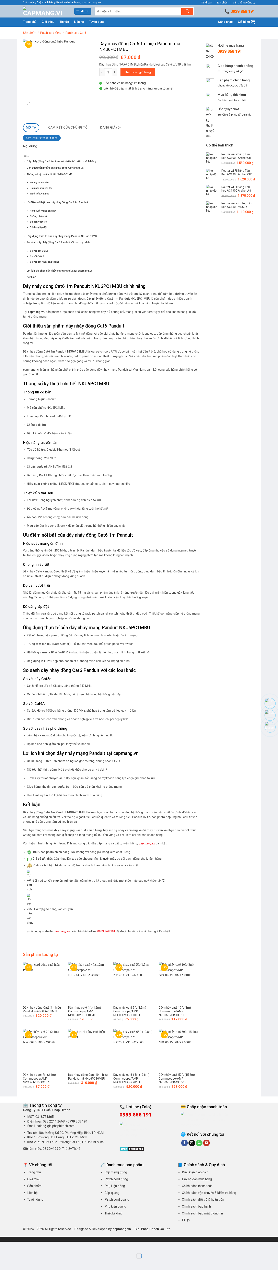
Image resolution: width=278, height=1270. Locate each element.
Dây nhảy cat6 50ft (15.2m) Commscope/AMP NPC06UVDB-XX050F (177, 1078)
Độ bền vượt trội (38, 221)
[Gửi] (187, 11)
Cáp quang (112, 1193)
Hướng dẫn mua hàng (197, 1179)
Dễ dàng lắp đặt (38, 227)
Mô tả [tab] (31, 127)
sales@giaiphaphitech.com (55, 1126)
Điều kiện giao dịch (195, 1172)
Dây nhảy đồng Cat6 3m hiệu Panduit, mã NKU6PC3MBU (42, 1009)
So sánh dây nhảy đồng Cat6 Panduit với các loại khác (59, 242)
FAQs (186, 1220)
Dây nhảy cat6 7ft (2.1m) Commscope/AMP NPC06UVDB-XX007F (39, 1078)
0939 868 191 (243, 11)
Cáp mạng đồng (116, 1172)
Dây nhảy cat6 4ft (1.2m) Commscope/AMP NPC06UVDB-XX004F (84, 1011)
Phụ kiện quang (115, 1206)
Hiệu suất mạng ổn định (43, 210)
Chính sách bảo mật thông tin (202, 1213)
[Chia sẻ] (28, 1246)
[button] (83, 11)
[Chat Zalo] (270, 715)
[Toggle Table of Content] (26, 156)
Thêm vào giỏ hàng (137, 72)
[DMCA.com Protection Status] (132, 1149)
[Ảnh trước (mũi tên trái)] (4, 1263)
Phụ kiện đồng (115, 1186)
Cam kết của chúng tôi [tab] (68, 127)
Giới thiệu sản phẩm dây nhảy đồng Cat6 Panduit (55, 167)
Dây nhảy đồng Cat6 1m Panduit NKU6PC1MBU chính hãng (61, 161)
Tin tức (64, 22)
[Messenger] (270, 727)
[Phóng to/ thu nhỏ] (4, 1246)
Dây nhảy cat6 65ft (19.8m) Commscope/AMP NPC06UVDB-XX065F (131, 1078)
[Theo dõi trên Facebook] (184, 1143)
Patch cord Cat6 (76, 32)
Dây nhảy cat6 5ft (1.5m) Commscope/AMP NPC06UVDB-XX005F (129, 1011)
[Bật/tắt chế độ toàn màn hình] (16, 1246)
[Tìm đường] (270, 703)
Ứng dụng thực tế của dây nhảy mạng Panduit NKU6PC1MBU (63, 236)
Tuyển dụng (97, 22)
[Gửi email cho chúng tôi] (191, 1143)
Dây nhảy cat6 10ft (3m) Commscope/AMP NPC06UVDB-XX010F (175, 1011)
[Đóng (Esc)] (40, 1246)
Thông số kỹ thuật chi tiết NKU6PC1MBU (50, 174)
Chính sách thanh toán (197, 1186)
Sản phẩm (222, 2)
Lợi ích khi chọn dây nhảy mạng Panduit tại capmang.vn (59, 270)
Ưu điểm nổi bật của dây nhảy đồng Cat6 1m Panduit (57, 202)
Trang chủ (29, 22)
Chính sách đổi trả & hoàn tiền (203, 1199)
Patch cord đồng (50, 32)
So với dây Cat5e (39, 250)
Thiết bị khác (113, 1213)
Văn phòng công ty (244, 2)
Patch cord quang (117, 1199)
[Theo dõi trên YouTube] (206, 1143)
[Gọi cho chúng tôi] (199, 1143)
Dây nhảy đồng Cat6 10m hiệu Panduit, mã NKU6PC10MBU (88, 1076)
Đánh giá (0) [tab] (110, 127)
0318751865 (44, 1117)
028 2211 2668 (54, 1121)
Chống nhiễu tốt (39, 216)
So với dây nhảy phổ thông (44, 261)
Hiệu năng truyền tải (41, 188)
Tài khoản (206, 2)
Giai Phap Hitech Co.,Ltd (152, 1229)
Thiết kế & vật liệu (39, 193)
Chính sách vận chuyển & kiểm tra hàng (209, 1193)
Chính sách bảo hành (196, 1206)
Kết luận (31, 276)
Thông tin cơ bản (39, 182)
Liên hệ (79, 22)
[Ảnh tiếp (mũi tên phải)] (16, 1263)
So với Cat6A (37, 256)
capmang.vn (62, 931)
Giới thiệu (48, 22)
